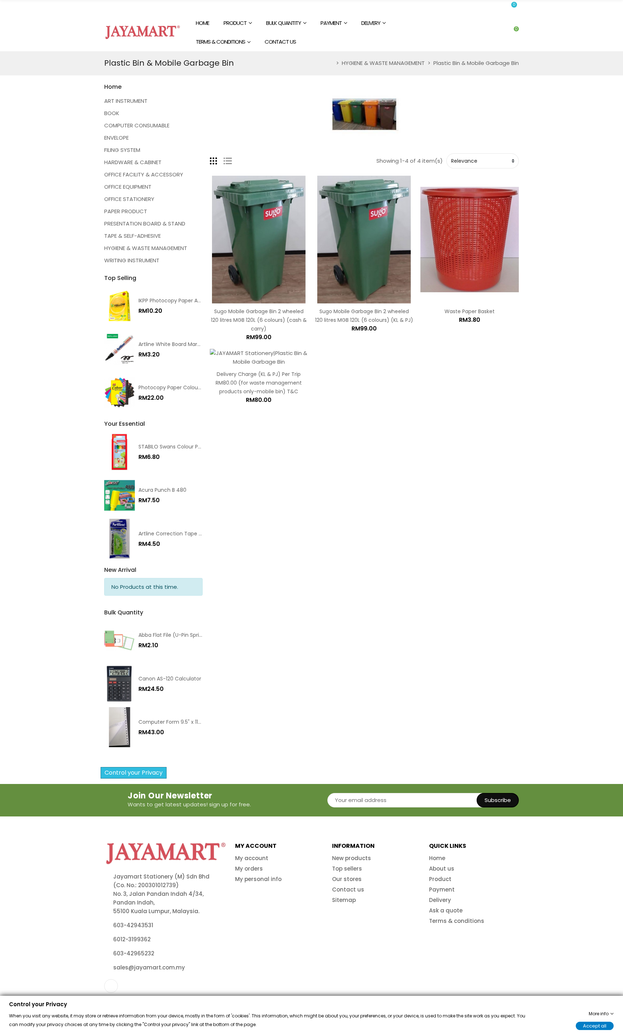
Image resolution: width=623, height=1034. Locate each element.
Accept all (594, 1025)
